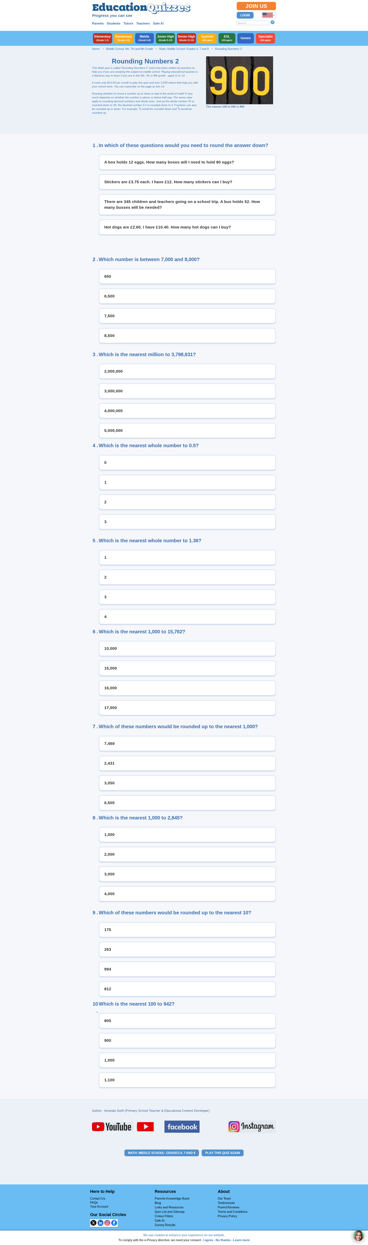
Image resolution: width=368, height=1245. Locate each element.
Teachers (143, 23)
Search (272, 22)
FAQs (94, 1202)
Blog (158, 1203)
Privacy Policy (227, 1216)
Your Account (99, 1206)
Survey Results (165, 1225)
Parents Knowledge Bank (172, 1198)
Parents (98, 23)
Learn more (241, 1240)
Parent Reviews (228, 1207)
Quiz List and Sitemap (170, 1211)
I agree (208, 1240)
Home (96, 48)
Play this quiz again (222, 1153)
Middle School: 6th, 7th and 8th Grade (129, 48)
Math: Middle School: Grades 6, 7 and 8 (184, 48)
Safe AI (159, 1220)
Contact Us (97, 1198)
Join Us (256, 6)
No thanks (223, 1240)
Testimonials (226, 1203)
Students (113, 23)
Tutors (128, 23)
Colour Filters (164, 1216)
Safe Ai (158, 23)
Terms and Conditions (232, 1211)
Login (245, 15)
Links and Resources (169, 1207)
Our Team (224, 1198)
